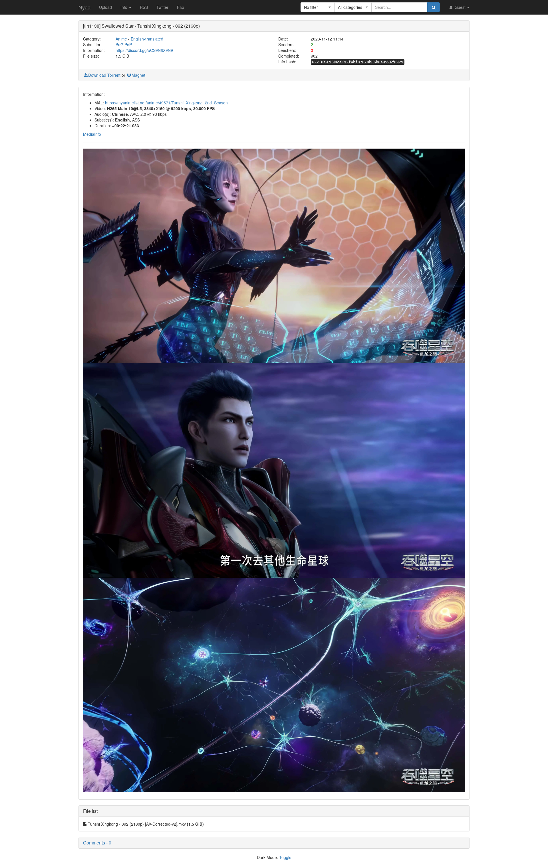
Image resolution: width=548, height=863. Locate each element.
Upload (105, 7)
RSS (144, 7)
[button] (318, 7)
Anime (121, 39)
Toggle (285, 857)
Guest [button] (460, 7)
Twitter (162, 7)
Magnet (138, 75)
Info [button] (124, 7)
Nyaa (84, 7)
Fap (180, 7)
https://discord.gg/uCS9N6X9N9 (144, 50)
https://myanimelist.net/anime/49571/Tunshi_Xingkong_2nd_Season (166, 103)
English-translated (147, 39)
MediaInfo (92, 134)
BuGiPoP (124, 44)
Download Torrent (104, 75)
